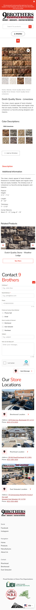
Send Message (25, 371)
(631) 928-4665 (12, 501)
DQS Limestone (8, 126)
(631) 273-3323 (12, 422)
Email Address (6, 292)
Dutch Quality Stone (19, 90)
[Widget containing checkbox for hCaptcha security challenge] (16, 362)
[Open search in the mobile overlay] (18, 26)
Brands (9, 90)
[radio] (5, 132)
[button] (18, 41)
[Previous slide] (3, 245)
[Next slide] (32, 245)
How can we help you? (8, 341)
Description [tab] (7, 166)
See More (18, 261)
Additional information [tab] (12, 172)
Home (4, 90)
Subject (4, 334)
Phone (3, 300)
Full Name (5, 285)
